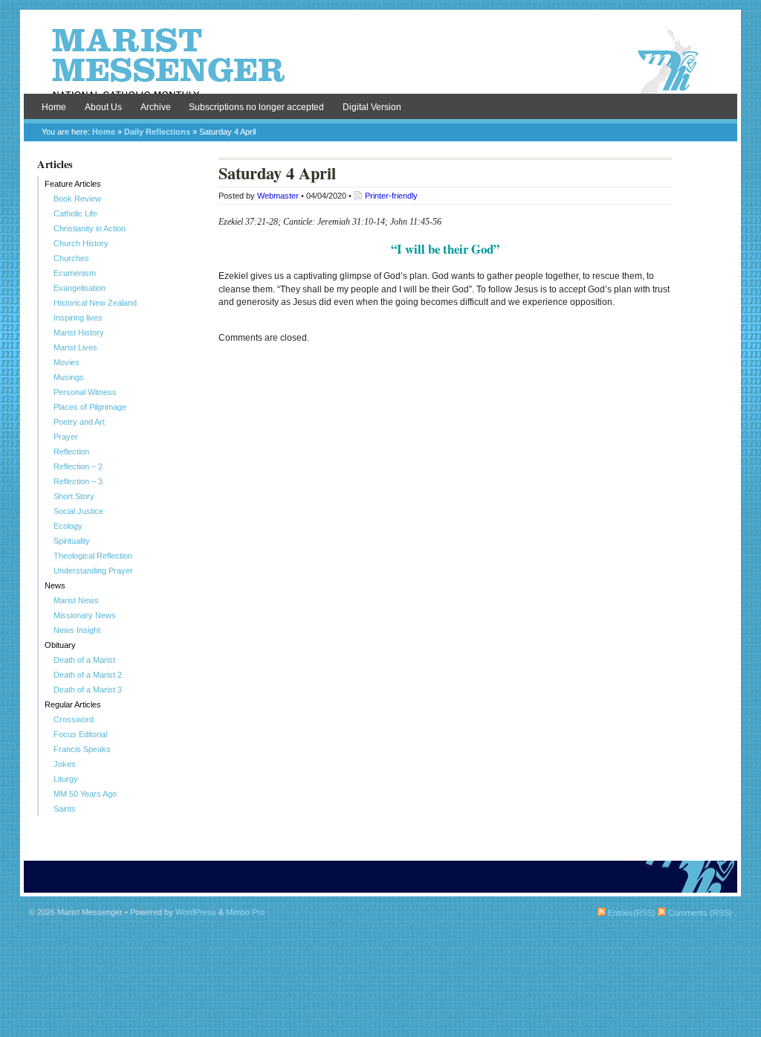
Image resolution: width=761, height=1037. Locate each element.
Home (54, 107)
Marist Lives (75, 347)
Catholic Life (75, 213)
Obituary (60, 644)
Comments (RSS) (699, 912)
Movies (67, 362)
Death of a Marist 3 (88, 689)
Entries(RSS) (630, 912)
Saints (65, 808)
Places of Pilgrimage (90, 406)
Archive (155, 107)
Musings (69, 377)
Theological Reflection (93, 555)
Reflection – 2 (78, 466)
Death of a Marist (84, 659)
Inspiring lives (78, 317)
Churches (71, 258)
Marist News (76, 600)
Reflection (71, 451)
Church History (81, 243)
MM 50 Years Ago (85, 793)
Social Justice (78, 511)
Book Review (77, 198)
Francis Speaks (82, 749)
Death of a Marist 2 (88, 674)
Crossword (74, 719)
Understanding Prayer (93, 570)
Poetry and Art (79, 421)
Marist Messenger (380, 61)
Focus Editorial (80, 734)
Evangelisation (80, 287)
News (55, 585)
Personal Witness (85, 392)
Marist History (79, 332)
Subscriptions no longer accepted (256, 107)
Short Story (74, 496)
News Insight (77, 630)
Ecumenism (75, 273)
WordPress (195, 912)
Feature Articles (73, 183)
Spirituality (72, 540)
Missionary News (85, 615)
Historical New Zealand (95, 302)
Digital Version (372, 107)
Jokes (65, 764)
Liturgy (66, 778)
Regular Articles (73, 704)
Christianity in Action (90, 228)
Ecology (68, 525)
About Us (103, 107)
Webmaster (278, 195)
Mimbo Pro (245, 912)
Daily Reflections (157, 131)
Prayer (66, 436)
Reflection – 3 (78, 481)
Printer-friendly (391, 195)
